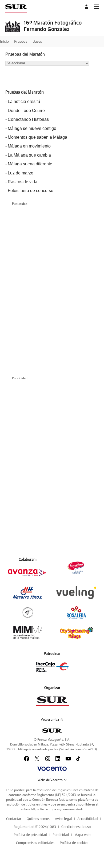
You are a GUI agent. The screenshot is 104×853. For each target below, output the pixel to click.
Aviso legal (63, 819)
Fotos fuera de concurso (30, 190)
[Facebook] (26, 758)
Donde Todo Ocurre (26, 110)
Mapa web (82, 835)
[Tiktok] (78, 758)
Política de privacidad (30, 835)
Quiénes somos (38, 819)
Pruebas (20, 41)
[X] (37, 758)
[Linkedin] (57, 758)
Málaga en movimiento (29, 146)
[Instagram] (47, 758)
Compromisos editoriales (35, 843)
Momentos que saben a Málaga (37, 137)
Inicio (4, 41)
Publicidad (61, 835)
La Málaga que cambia (29, 155)
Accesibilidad (87, 819)
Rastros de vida (22, 182)
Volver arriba (50, 719)
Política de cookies (74, 843)
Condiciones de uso (76, 827)
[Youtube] (68, 758)
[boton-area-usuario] (87, 6)
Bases (37, 41)
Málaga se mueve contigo (32, 128)
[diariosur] (51, 730)
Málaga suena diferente (30, 164)
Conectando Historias (28, 119)
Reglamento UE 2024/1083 (35, 827)
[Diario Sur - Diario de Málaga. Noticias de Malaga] (16, 6)
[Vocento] (51, 769)
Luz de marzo (20, 173)
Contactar (13, 819)
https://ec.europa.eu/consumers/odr (57, 809)
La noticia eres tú (24, 101)
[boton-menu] (96, 7)
